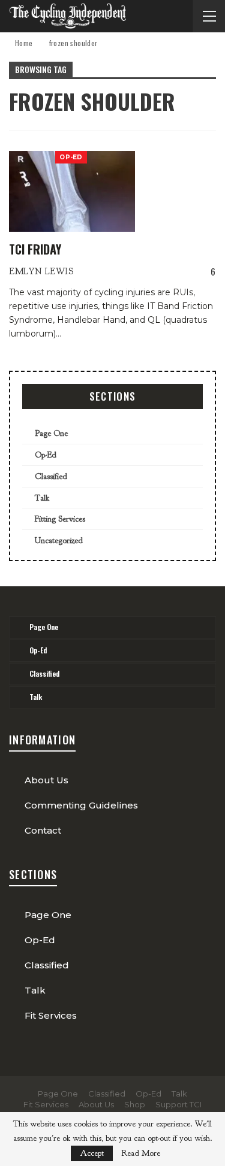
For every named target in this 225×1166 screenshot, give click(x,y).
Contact (43, 830)
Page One (51, 433)
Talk (42, 498)
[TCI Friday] (72, 191)
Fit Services (51, 1015)
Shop (134, 1104)
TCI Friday (35, 249)
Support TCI (178, 1104)
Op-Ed (71, 157)
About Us (46, 780)
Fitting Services (60, 519)
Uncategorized (59, 540)
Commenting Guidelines (81, 805)
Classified (51, 476)
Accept (92, 1153)
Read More (140, 1153)
